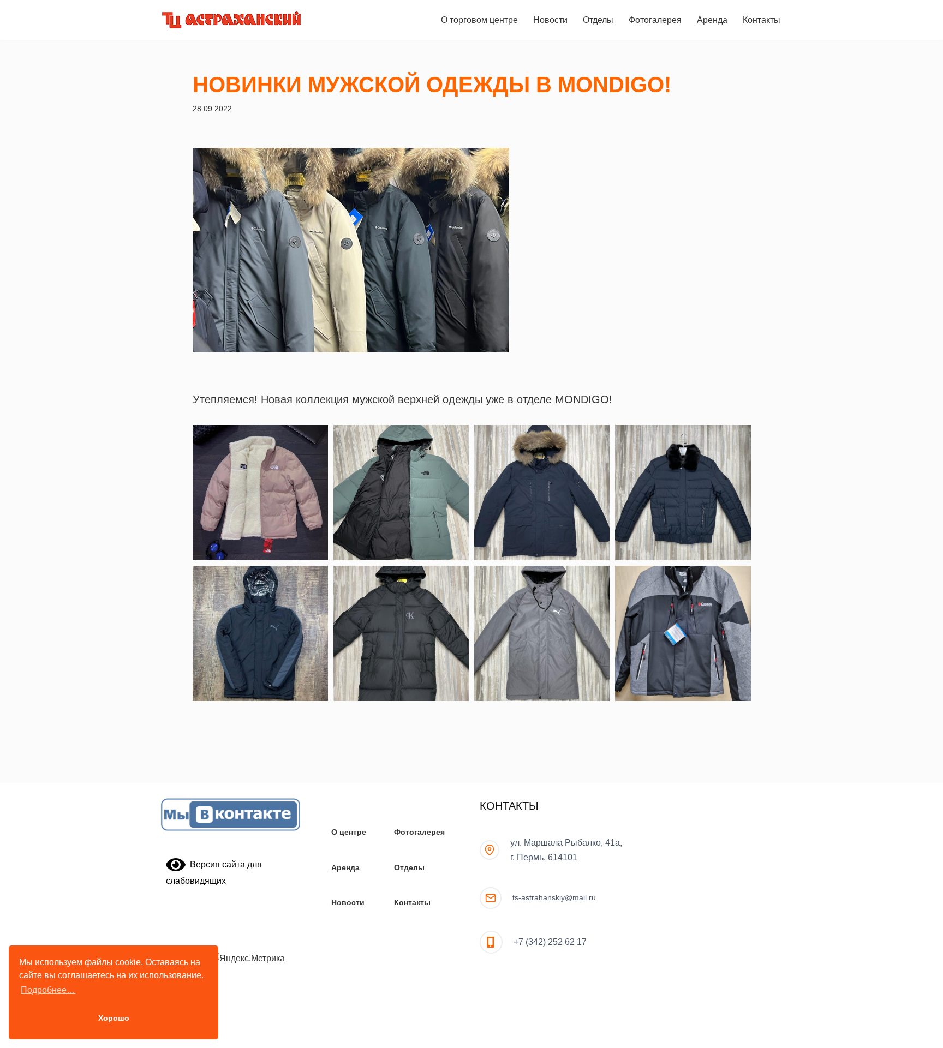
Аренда (712, 20)
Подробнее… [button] (48, 990)
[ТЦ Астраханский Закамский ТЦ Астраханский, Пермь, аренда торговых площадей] (231, 20)
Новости (550, 20)
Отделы (598, 20)
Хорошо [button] (113, 1018)
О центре (348, 832)
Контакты (761, 20)
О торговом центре (479, 20)
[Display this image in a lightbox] (260, 492)
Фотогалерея (655, 20)
